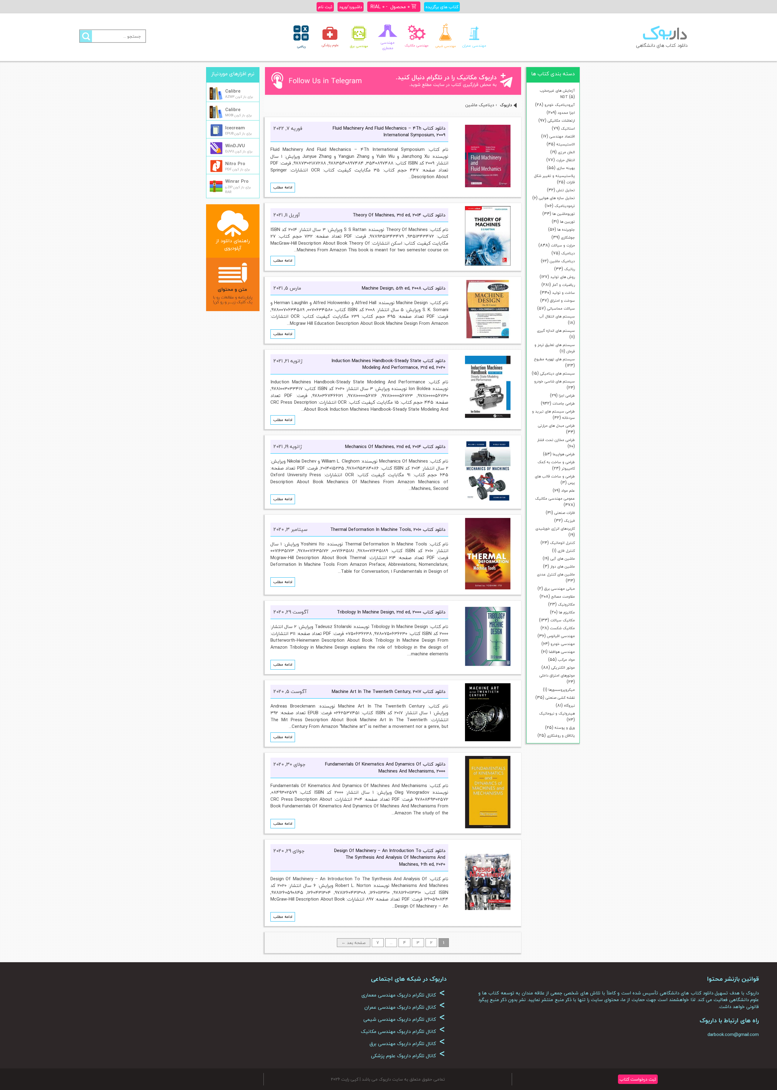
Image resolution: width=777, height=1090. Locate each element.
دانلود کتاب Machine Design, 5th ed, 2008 (403, 288)
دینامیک (568, 253)
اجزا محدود (566, 113)
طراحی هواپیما (564, 454)
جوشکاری (568, 237)
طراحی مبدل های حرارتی (556, 426)
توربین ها (567, 222)
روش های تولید (562, 277)
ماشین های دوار (562, 566)
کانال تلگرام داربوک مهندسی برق (407, 1043)
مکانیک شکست (562, 628)
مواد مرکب (566, 660)
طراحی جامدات (563, 403)
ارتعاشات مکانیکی (561, 120)
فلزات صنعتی (564, 513)
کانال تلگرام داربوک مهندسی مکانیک (403, 1031)
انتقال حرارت (565, 160)
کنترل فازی (566, 551)
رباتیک (569, 269)
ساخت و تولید (563, 293)
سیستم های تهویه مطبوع (554, 359)
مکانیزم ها (567, 612)
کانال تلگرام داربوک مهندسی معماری (403, 995)
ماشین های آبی (562, 558)
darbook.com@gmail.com (733, 1034)
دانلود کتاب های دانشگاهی (661, 45)
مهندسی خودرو (563, 644)
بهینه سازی (566, 168)
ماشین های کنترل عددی (556, 574)
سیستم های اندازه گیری (556, 331)
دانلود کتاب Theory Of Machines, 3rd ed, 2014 (399, 215)
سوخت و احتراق (562, 300)
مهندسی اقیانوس (561, 636)
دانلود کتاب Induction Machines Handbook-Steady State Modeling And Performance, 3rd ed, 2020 (388, 364)
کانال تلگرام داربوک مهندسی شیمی (404, 1019)
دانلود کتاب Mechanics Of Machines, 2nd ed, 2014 (395, 446)
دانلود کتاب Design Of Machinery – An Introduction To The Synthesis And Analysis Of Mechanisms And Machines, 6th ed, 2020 (389, 857)
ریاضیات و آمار (563, 285)
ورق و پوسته (565, 728)
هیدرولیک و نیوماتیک (557, 713)
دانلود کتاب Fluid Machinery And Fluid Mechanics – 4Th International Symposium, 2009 (389, 131)
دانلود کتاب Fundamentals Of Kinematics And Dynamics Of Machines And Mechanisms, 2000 (385, 767)
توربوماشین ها (563, 214)
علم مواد (568, 490)
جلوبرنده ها (566, 229)
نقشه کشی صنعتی (560, 697)
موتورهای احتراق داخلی (557, 675)
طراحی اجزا (567, 395)
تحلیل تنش (565, 190)
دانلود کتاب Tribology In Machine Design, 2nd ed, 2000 (391, 612)
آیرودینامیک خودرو (560, 105)
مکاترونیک (566, 604)
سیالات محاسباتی (561, 308)
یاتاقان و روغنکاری (561, 735)
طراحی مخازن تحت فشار (556, 440)
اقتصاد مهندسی (562, 136)
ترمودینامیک (565, 206)
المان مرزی (566, 152)
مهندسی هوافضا (562, 652)
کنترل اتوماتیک (562, 543)
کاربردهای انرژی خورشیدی (555, 528)
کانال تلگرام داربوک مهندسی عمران (404, 1007)
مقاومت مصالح (563, 596)
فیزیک (569, 521)
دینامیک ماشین (562, 261)
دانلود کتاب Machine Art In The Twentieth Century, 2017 (388, 691)
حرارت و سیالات (563, 245)
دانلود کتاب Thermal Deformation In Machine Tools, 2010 (387, 529)
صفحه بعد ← (353, 942)
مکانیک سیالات (562, 620)
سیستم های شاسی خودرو (554, 381)
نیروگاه (569, 705)
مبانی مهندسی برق (559, 589)
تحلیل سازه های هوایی (557, 198)
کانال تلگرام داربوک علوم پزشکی (408, 1055)
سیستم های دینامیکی (557, 373)
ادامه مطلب (282, 187)
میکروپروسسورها (561, 690)
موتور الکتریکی (563, 667)
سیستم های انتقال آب (557, 316)
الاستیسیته (565, 144)
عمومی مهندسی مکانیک (555, 498)
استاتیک (568, 128)
